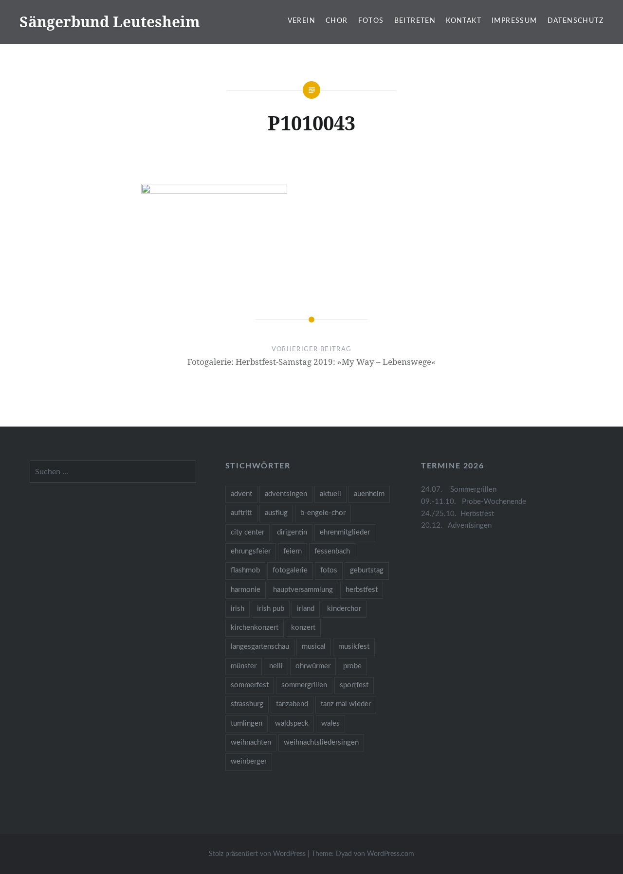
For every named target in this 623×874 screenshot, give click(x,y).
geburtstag (367, 570)
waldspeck (292, 723)
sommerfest (250, 685)
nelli (276, 666)
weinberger (249, 761)
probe (352, 666)
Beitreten (415, 21)
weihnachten (251, 742)
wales (330, 723)
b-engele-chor (323, 513)
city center (247, 532)
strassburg (247, 704)
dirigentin (292, 532)
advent (241, 494)
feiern (292, 551)
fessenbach (332, 551)
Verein (301, 21)
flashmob (245, 570)
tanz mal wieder (346, 704)
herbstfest (362, 589)
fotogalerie (290, 570)
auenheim (369, 494)
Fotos (371, 21)
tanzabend (292, 704)
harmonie (245, 589)
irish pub (270, 608)
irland (305, 608)
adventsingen (286, 494)
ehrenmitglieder (345, 532)
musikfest (353, 646)
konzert (303, 627)
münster (244, 666)
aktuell (330, 494)
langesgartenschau (260, 646)
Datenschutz (576, 21)
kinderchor (344, 608)
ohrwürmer (312, 666)
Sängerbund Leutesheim (109, 22)
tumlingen (246, 723)
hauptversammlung (303, 589)
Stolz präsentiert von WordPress (257, 854)
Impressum (514, 21)
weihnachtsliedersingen (321, 742)
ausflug (276, 513)
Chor (337, 21)
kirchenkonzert (254, 627)
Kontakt (463, 21)
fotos (328, 570)
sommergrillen (304, 685)
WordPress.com (390, 854)
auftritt (241, 513)
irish (237, 608)
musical (314, 646)
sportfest (354, 685)
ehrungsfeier (251, 551)
